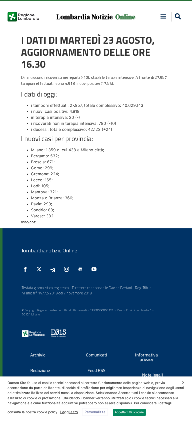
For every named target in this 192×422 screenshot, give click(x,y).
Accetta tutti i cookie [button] (129, 412)
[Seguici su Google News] (81, 269)
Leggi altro (69, 412)
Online (125, 17)
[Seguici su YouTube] (95, 269)
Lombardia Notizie (84, 17)
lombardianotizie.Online (49, 250)
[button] (163, 16)
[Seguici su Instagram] (68, 269)
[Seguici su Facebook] (26, 269)
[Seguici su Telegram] (54, 269)
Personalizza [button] (95, 412)
